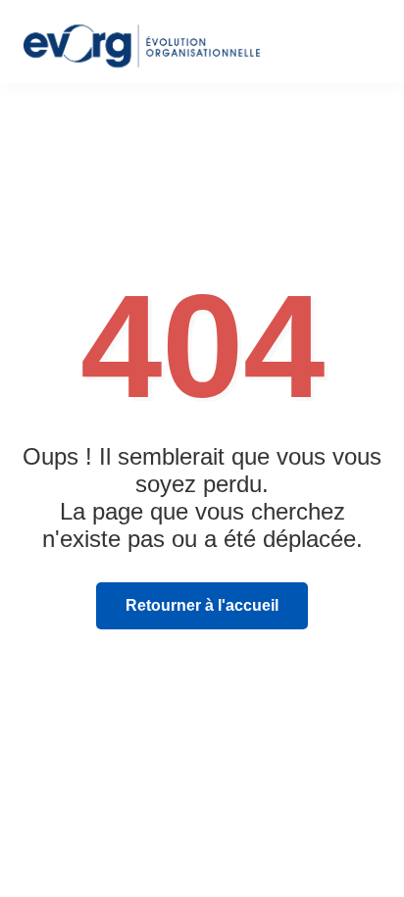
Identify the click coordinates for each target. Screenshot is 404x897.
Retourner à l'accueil (202, 605)
